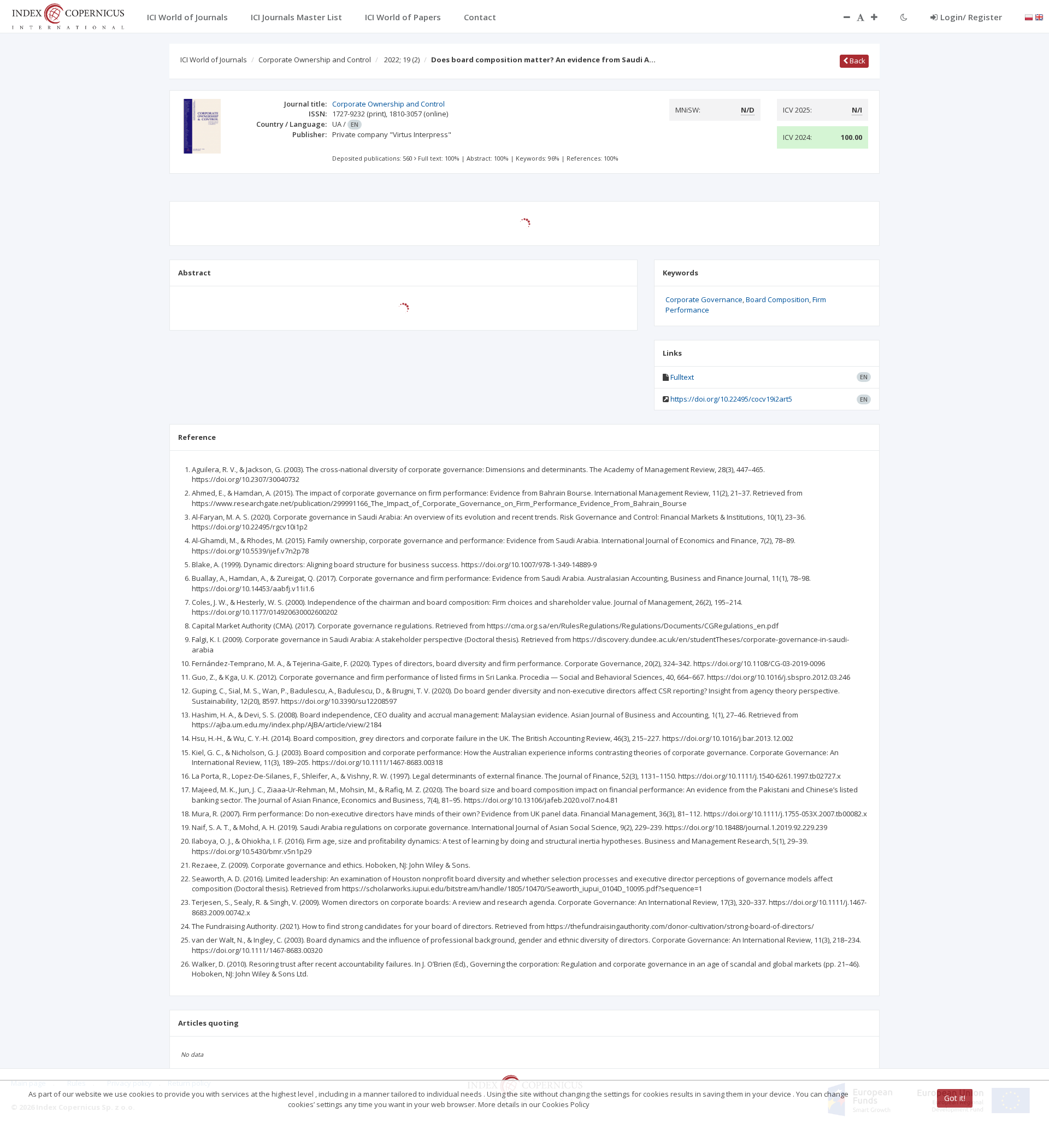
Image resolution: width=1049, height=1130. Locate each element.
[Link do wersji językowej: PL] (1028, 16)
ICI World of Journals (213, 59)
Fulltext (682, 377)
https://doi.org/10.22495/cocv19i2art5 (731, 399)
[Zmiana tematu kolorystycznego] (904, 17)
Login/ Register (971, 16)
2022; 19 (402, 59)
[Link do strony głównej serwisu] (67, 15)
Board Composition (777, 299)
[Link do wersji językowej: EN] (1039, 16)
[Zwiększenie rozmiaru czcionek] (879, 17)
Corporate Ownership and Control (314, 59)
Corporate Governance (703, 299)
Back (856, 61)
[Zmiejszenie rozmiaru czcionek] (841, 17)
